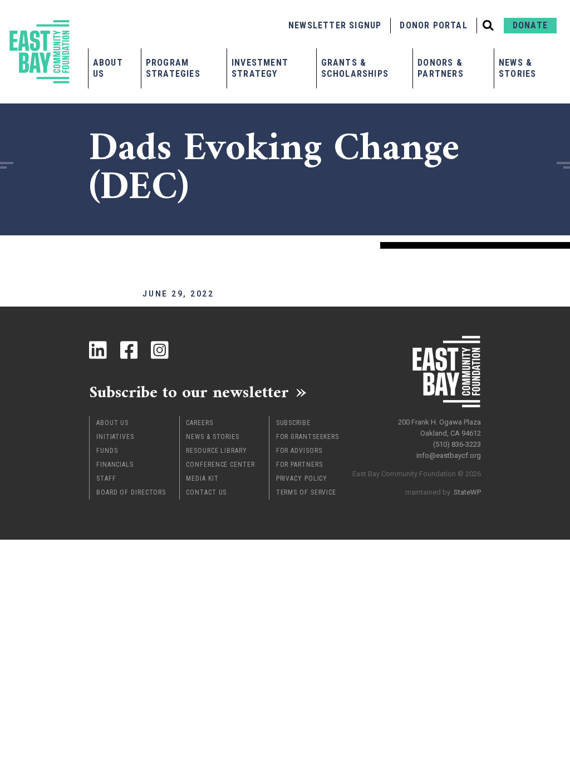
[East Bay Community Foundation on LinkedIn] (98, 350)
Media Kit (202, 478)
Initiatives (115, 437)
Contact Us (206, 492)
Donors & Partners (440, 68)
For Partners (299, 464)
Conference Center (220, 464)
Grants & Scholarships (355, 68)
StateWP (467, 492)
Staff (106, 478)
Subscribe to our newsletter (189, 392)
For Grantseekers (307, 437)
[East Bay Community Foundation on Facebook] (129, 350)
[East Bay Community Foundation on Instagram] (160, 350)
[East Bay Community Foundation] (39, 51)
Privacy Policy (302, 478)
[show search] (488, 25)
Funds (107, 451)
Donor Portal (433, 25)
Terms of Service (306, 492)
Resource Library (216, 451)
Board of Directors (131, 492)
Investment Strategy (260, 68)
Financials (115, 464)
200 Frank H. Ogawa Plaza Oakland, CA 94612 (439, 427)
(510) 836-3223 (457, 444)
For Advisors (299, 451)
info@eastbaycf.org (448, 455)
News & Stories (517, 68)
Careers (199, 423)
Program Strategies (173, 68)
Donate (530, 25)
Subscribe (293, 423)
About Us (108, 68)
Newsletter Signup (334, 25)
